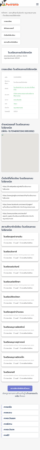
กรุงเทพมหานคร (18, 108)
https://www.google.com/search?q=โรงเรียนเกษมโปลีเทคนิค (19, 197)
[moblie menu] (37, 4)
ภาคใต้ (6, 435)
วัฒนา (15, 104)
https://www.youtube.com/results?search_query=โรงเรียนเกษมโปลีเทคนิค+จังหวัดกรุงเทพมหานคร (18, 216)
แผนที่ (16, 243)
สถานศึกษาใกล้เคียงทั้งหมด (19, 388)
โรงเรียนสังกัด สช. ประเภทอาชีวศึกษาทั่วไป (24, 88)
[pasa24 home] (10, 4)
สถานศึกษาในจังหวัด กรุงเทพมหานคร (22, 13)
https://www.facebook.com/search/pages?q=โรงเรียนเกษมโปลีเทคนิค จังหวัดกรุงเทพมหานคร (19, 205)
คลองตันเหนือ (17, 100)
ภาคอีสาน (8, 424)
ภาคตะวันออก (10, 418)
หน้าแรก (4, 13)
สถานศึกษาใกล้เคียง (27, 243)
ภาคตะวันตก (9, 429)
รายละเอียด (8, 243)
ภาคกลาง (8, 412)
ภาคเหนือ (8, 407)
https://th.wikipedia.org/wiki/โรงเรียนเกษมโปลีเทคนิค (17, 187)
